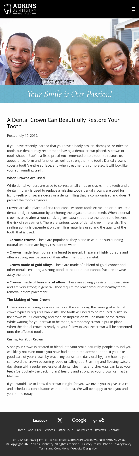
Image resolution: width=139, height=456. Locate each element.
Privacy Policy (91, 444)
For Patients (84, 430)
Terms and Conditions (54, 448)
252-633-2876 (59, 82)
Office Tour (65, 430)
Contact (114, 430)
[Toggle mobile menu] (133, 9)
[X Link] (59, 421)
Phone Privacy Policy (117, 444)
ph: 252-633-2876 (24, 440)
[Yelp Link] (99, 421)
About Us (34, 430)
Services (49, 430)
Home (21, 430)
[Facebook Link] (40, 421)
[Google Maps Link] (79, 421)
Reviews (100, 430)
